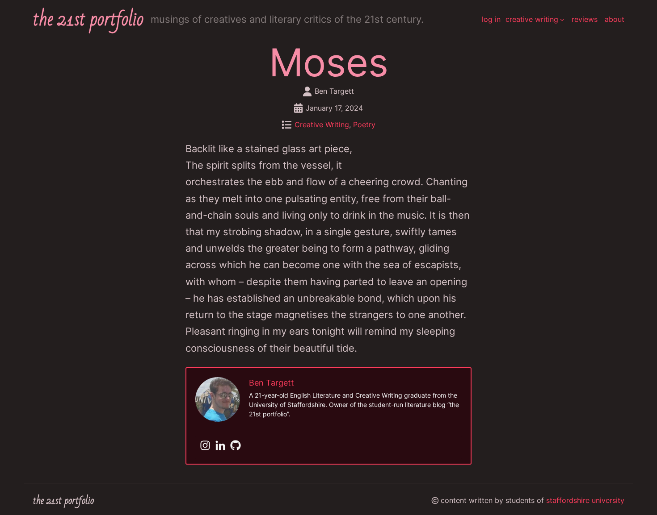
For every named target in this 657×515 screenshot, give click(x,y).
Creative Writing (322, 124)
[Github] (235, 446)
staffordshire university (585, 500)
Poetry (364, 124)
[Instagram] (205, 446)
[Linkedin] (220, 446)
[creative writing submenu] (562, 19)
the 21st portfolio (88, 19)
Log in (491, 19)
